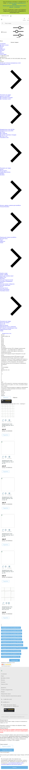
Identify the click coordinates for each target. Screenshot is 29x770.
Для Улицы (2, 132)
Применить (5, 397)
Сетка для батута (4, 288)
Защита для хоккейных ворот (6, 275)
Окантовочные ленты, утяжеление (8, 326)
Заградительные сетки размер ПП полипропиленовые (14, 648)
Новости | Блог (4, 684)
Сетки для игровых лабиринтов (7, 284)
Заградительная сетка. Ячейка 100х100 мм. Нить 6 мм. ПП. (7, 608)
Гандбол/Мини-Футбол (5, 172)
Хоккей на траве (3, 273)
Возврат (3, 691)
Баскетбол (2, 278)
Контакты (2, 50)
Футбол (1, 169)
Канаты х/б (2, 324)
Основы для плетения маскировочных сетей (10, 63)
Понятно (14, 767)
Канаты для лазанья (4, 322)
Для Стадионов (3, 133)
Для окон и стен (3, 136)
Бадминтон (2, 241)
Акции (1, 47)
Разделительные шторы (5, 329)
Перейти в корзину (6, 746)
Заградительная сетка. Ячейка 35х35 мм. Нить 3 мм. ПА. (8, 535)
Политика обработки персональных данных (11, 695)
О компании (3, 43)
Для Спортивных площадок (6, 97)
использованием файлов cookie (16, 762)
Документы (3, 687)
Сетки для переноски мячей (6, 279)
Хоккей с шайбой (4, 274)
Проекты (2, 53)
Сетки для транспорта (5, 285)
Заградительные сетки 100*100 (7, 129)
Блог (1, 51)
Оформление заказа (6, 693)
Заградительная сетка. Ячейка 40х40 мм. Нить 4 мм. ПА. (8, 425)
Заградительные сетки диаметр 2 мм (10, 656)
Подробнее (5, 435)
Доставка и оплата (4, 45)
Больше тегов (14, 660)
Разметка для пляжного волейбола (8, 237)
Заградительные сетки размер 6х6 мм (11, 627)
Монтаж (2, 46)
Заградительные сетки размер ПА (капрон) (12, 645)
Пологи (1, 286)
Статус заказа (3, 54)
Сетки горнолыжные (4, 289)
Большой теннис (4, 238)
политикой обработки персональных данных (11, 764)
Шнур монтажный (4, 325)
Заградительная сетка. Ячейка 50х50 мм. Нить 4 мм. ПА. (8, 462)
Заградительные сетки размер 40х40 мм (11, 636)
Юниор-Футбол (3, 170)
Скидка (1, 330)
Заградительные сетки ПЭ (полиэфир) (11, 650)
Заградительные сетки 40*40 (6, 130)
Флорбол (2, 173)
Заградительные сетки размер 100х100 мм (12, 642)
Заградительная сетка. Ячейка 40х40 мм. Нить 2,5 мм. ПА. (7, 498)
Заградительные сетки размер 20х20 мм (11, 633)
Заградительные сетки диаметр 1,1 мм (11, 653)
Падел (1, 240)
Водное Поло (3, 277)
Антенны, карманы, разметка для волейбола (10, 205)
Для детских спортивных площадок (8, 134)
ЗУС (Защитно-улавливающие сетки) (8, 328)
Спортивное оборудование (6, 281)
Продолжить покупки (7, 750)
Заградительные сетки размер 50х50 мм (11, 639)
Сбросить (15, 397)
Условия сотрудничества (6, 689)
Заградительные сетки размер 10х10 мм (11, 630)
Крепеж (1, 282)
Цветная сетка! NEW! (5, 96)
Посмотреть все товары (5, 94)
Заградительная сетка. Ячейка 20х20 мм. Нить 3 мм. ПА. (8, 572)
